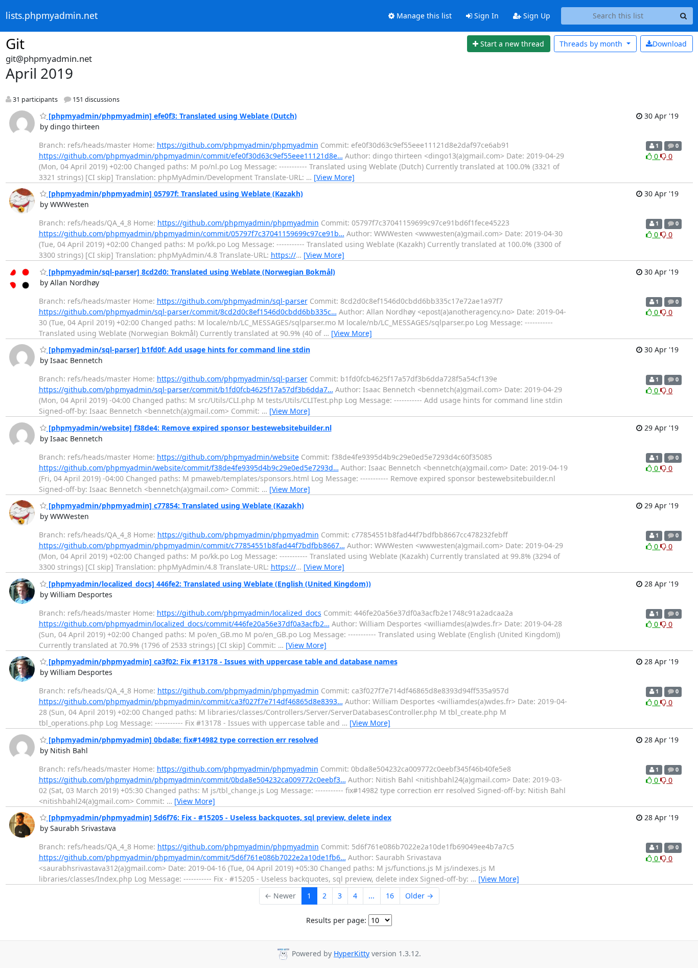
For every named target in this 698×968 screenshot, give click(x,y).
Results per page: (336, 920)
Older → (419, 896)
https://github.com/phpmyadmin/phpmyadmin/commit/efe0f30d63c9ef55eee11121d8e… (191, 156)
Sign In (485, 15)
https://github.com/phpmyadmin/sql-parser (232, 301)
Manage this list (423, 15)
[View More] (334, 177)
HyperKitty (351, 953)
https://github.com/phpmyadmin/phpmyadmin (237, 145)
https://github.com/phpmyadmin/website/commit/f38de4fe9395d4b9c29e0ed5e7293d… (189, 467)
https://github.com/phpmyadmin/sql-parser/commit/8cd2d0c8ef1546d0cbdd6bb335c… (188, 312)
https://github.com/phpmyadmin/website (228, 457)
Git (15, 43)
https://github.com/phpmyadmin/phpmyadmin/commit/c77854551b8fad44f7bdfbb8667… (192, 545)
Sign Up (535, 15)
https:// (283, 255)
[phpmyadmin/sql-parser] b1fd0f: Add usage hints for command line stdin (178, 349)
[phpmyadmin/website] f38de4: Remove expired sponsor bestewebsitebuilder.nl (189, 428)
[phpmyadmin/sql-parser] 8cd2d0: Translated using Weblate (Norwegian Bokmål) (190, 272)
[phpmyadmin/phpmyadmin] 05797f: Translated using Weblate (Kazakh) (174, 193)
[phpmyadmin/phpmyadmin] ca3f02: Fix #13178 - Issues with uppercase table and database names (222, 661)
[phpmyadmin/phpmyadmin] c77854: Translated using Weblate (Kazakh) (175, 505)
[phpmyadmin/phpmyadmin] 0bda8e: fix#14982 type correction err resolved (182, 740)
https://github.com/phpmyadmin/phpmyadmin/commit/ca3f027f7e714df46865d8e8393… (191, 701)
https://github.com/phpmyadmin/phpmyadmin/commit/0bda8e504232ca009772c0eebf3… (192, 779)
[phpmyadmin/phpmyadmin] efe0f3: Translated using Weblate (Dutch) (171, 116)
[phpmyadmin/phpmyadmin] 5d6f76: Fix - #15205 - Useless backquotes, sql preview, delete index (218, 817)
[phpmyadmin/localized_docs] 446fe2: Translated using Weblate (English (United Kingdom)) (208, 584)
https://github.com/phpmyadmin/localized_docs (239, 613)
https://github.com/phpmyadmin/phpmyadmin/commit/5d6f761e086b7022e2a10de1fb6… (192, 857)
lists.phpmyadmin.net (52, 16)
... (371, 896)
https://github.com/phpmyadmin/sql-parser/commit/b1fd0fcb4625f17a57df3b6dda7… (186, 389)
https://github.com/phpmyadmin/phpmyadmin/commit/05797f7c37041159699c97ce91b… (191, 233)
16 (390, 896)
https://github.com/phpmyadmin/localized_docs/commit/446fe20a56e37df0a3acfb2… (184, 623)
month (592, 44)
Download (670, 44)
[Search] (683, 16)
